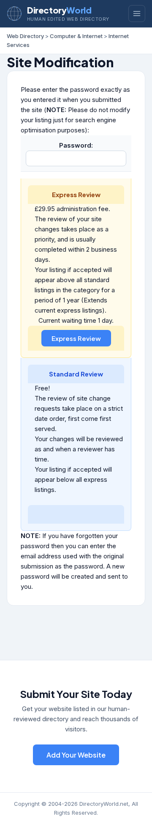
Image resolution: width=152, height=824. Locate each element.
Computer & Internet (76, 36)
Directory (59, 10)
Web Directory (25, 36)
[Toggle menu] (136, 13)
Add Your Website (76, 754)
